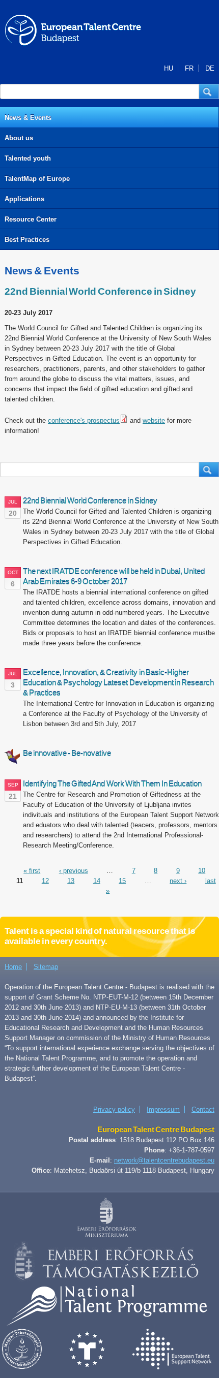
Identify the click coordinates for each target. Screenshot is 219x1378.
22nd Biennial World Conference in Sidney (100, 291)
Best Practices (27, 239)
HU (168, 68)
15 (122, 880)
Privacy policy (114, 1109)
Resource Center (31, 219)
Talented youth (28, 158)
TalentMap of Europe (37, 178)
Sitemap (46, 966)
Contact (202, 1109)
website (154, 420)
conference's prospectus (84, 420)
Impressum (163, 1109)
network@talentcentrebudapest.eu (164, 1160)
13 (70, 880)
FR (189, 68)
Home (13, 966)
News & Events (28, 117)
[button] (209, 91)
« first (31, 870)
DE (209, 68)
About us (19, 138)
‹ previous (73, 870)
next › (178, 880)
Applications (24, 199)
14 (96, 880)
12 (45, 880)
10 (201, 870)
